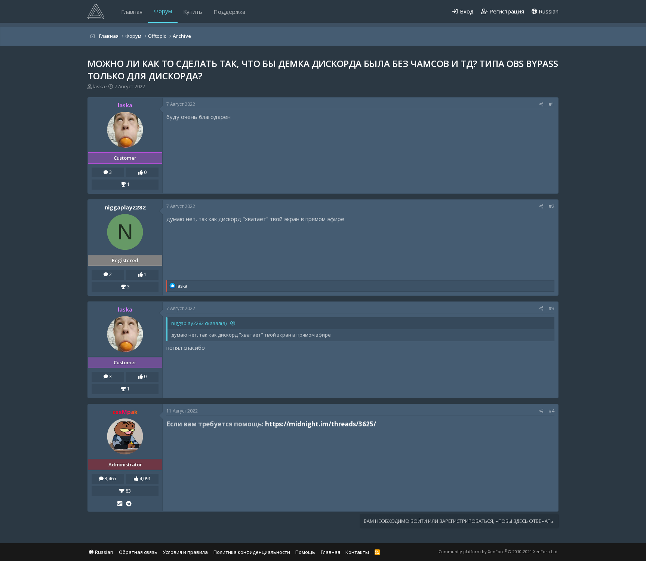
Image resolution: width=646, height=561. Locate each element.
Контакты (357, 552)
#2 (551, 206)
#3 (551, 308)
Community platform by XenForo (499, 551)
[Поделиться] (541, 104)
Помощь (305, 552)
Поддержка (229, 11)
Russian (548, 11)
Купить (192, 11)
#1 (551, 104)
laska (99, 86)
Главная (131, 11)
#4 (551, 411)
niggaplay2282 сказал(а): (199, 323)
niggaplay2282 (125, 207)
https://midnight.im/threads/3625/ (320, 424)
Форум (163, 11)
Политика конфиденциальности (251, 552)
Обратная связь (138, 552)
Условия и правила (185, 552)
